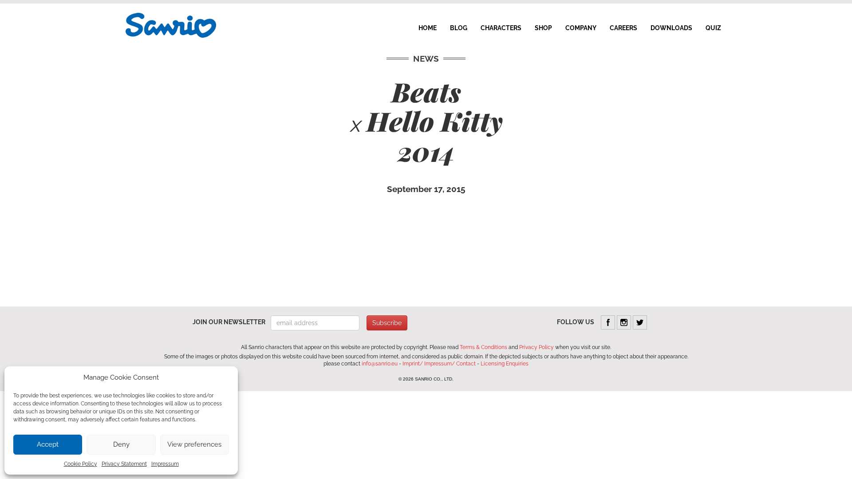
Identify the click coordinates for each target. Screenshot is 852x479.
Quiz (713, 27)
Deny (121, 444)
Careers (623, 27)
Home (427, 27)
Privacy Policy (536, 347)
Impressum (165, 464)
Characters (501, 27)
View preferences (194, 444)
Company (580, 27)
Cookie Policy (80, 464)
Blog (458, 27)
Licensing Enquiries (505, 364)
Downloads (671, 27)
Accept (48, 444)
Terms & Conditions (483, 347)
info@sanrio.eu (380, 364)
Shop (543, 27)
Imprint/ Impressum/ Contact (439, 364)
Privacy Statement (124, 464)
